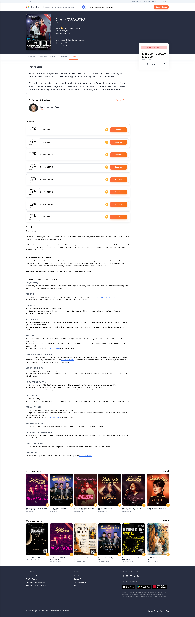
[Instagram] (123, 575)
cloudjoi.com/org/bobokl (106, 297)
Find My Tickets (31, 579)
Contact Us (77, 579)
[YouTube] (131, 575)
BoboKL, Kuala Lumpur (72, 28)
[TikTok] (134, 575)
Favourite (152, 64)
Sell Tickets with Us (80, 582)
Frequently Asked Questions (35, 582)
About (74, 56)
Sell (141, 1)
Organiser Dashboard (33, 576)
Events (91, 7)
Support (154, 1)
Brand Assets (30, 589)
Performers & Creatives (47, 56)
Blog (75, 585)
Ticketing (63, 56)
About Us (77, 576)
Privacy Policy (153, 611)
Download (147, 1)
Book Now (118, 130)
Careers (76, 589)
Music (67, 43)
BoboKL (58, 23)
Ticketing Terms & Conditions (36, 585)
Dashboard (135, 1)
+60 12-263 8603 (53, 348)
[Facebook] (127, 575)
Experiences (99, 7)
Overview (31, 56)
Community (110, 7)
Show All (166, 471)
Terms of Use (164, 611)
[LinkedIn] (138, 575)
